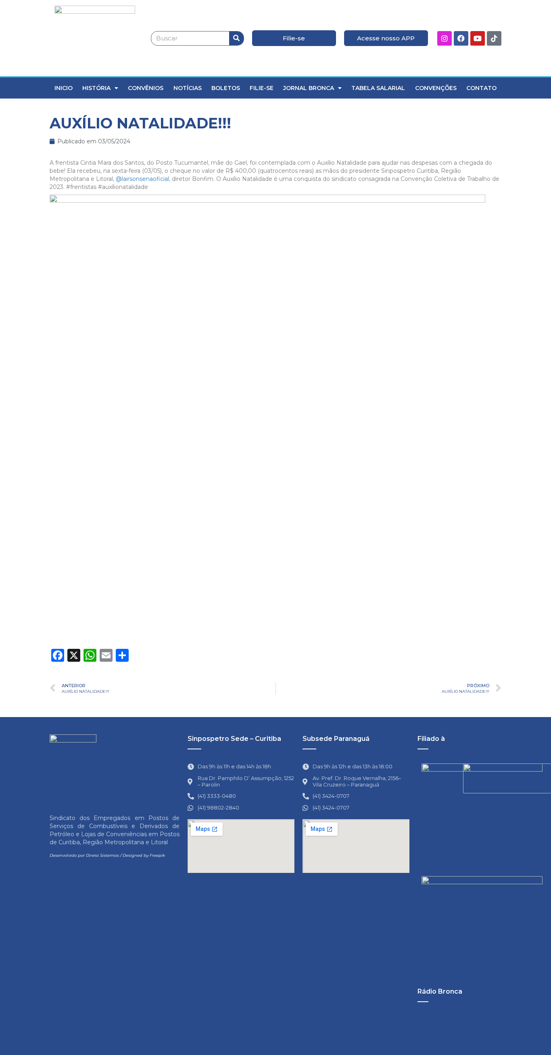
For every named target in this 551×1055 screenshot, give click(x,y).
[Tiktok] (494, 38)
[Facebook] (461, 38)
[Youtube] (477, 38)
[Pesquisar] (236, 38)
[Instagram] (444, 38)
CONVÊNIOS (145, 88)
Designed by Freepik (144, 855)
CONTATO (481, 88)
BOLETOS (225, 88)
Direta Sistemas (102, 855)
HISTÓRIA (96, 88)
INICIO (63, 88)
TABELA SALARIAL (378, 88)
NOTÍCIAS (187, 88)
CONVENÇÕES (436, 88)
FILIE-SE (261, 88)
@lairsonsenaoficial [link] (142, 178)
